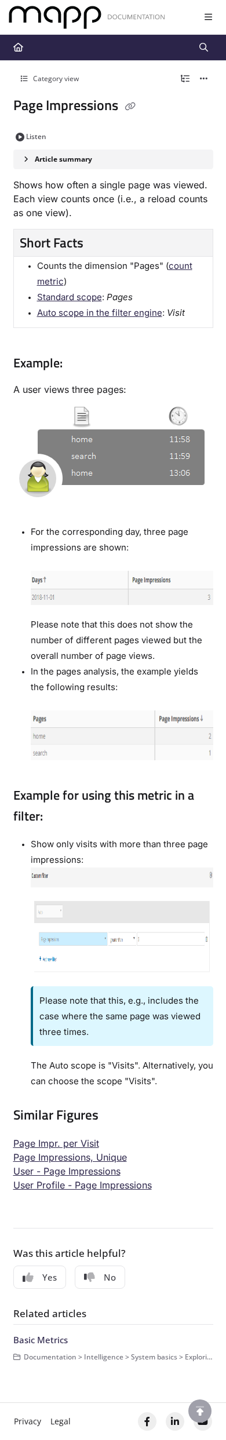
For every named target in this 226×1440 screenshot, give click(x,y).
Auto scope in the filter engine (99, 312)
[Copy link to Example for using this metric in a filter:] (61, 817)
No (110, 1277)
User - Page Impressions (67, 1171)
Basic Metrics (40, 1340)
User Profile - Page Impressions (82, 1185)
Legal (60, 1421)
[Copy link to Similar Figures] (116, 1116)
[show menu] (208, 17)
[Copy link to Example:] (80, 364)
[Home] (87, 18)
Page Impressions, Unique (70, 1157)
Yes (49, 1277)
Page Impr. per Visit (56, 1143)
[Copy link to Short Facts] (101, 244)
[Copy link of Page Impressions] (130, 106)
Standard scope (69, 296)
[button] (200, 1411)
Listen (36, 136)
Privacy (27, 1421)
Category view (55, 78)
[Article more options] (204, 79)
